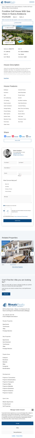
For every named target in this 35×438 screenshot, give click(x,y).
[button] (32, 410)
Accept (17, 423)
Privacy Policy (19, 435)
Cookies (13, 435)
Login (13, 56)
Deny (17, 427)
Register (21, 56)
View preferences (18, 432)
